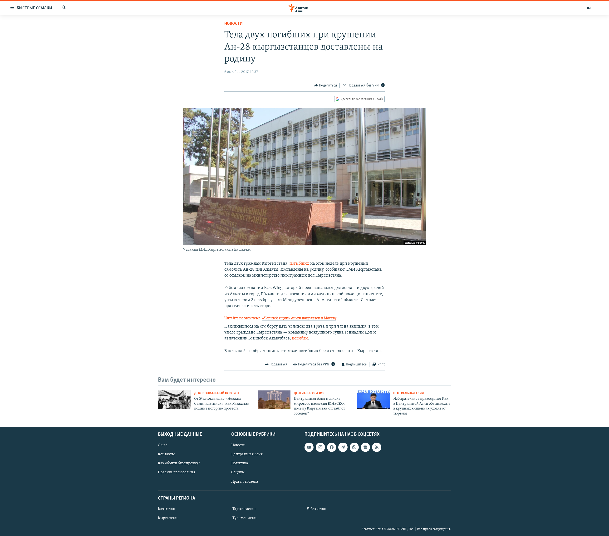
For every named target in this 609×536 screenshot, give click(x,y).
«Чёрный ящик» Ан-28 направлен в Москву (299, 318)
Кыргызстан (168, 518)
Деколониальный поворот (216, 393)
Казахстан (166, 509)
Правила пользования (176, 472)
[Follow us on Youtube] (309, 447)
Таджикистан (244, 509)
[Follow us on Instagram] (320, 447)
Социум (238, 472)
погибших (299, 264)
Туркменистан (245, 518)
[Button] (325, 85)
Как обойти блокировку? (179, 463)
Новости (233, 24)
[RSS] (376, 447)
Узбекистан (316, 509)
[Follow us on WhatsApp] (354, 447)
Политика (239, 463)
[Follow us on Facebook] (331, 447)
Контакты (166, 454)
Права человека (244, 481)
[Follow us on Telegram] (342, 447)
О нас (162, 445)
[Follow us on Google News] (365, 447)
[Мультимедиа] (588, 8)
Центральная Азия (309, 393)
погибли (300, 338)
